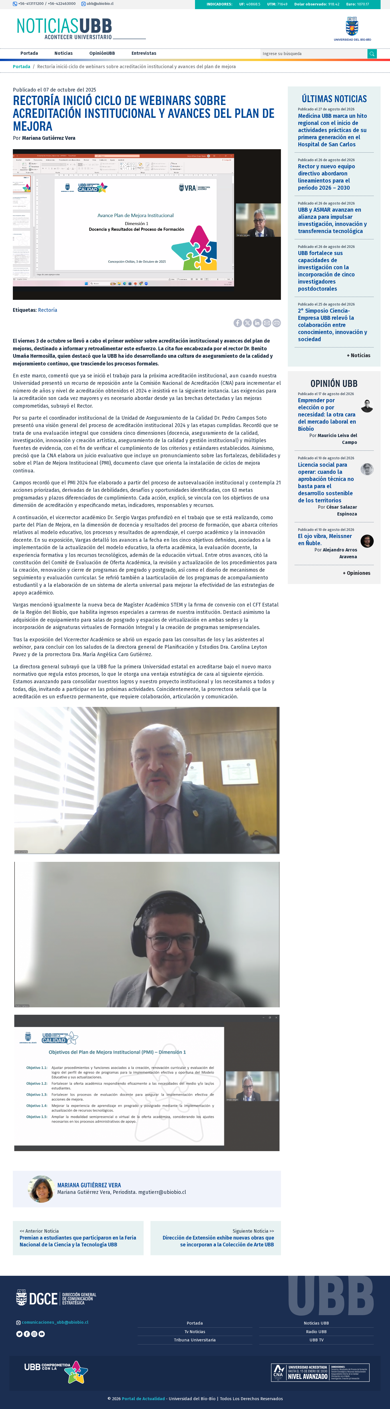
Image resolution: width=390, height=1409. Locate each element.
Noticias (64, 53)
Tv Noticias (194, 1331)
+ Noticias (358, 356)
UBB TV (316, 1340)
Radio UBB (316, 1331)
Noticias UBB (316, 1323)
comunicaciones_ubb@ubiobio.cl (54, 1322)
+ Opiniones (356, 573)
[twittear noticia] (248, 323)
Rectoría (47, 310)
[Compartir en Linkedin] (258, 323)
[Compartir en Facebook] (238, 323)
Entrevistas (144, 53)
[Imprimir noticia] (276, 323)
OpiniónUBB (102, 53)
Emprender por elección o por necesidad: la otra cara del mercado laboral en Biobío (327, 414)
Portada (29, 53)
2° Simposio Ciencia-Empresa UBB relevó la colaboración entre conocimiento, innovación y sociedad (332, 325)
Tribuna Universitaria (195, 1340)
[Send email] (267, 323)
